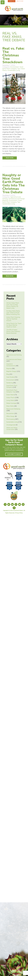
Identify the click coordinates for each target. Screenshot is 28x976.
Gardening (9, 383)
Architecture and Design (16, 199)
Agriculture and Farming (14, 355)
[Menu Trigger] (3, 2)
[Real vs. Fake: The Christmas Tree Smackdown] (14, 104)
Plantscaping (10, 419)
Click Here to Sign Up (14, 454)
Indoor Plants (10, 397)
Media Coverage (11, 403)
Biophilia (5, 200)
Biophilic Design (11, 371)
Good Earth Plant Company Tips (12, 68)
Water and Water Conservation (11, 428)
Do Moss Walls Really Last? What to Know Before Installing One (13, 312)
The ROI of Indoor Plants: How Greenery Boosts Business (13, 331)
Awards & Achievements (10, 365)
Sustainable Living (13, 70)
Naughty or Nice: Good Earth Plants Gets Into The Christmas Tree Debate (13, 183)
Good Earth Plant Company (11, 386)
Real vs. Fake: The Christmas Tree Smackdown (13, 55)
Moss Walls (10, 406)
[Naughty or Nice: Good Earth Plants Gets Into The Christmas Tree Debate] (14, 223)
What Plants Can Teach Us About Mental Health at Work (13, 325)
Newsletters (10, 413)
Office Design (10, 416)
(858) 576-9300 (19, 1)
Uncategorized (10, 425)
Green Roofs (10, 395)
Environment (14, 67)
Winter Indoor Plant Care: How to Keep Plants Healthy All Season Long (12, 305)
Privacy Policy (19, 513)
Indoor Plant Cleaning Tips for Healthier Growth (13, 319)
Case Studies (10, 377)
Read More (9, 158)
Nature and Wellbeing (13, 409)
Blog (7, 374)
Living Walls (10, 400)
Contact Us (11, 1)
